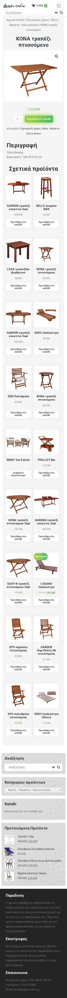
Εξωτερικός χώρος (37, 19)
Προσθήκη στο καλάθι (39, 119)
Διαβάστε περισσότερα (18, 474)
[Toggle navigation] (59, 5)
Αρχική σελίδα (15, 19)
